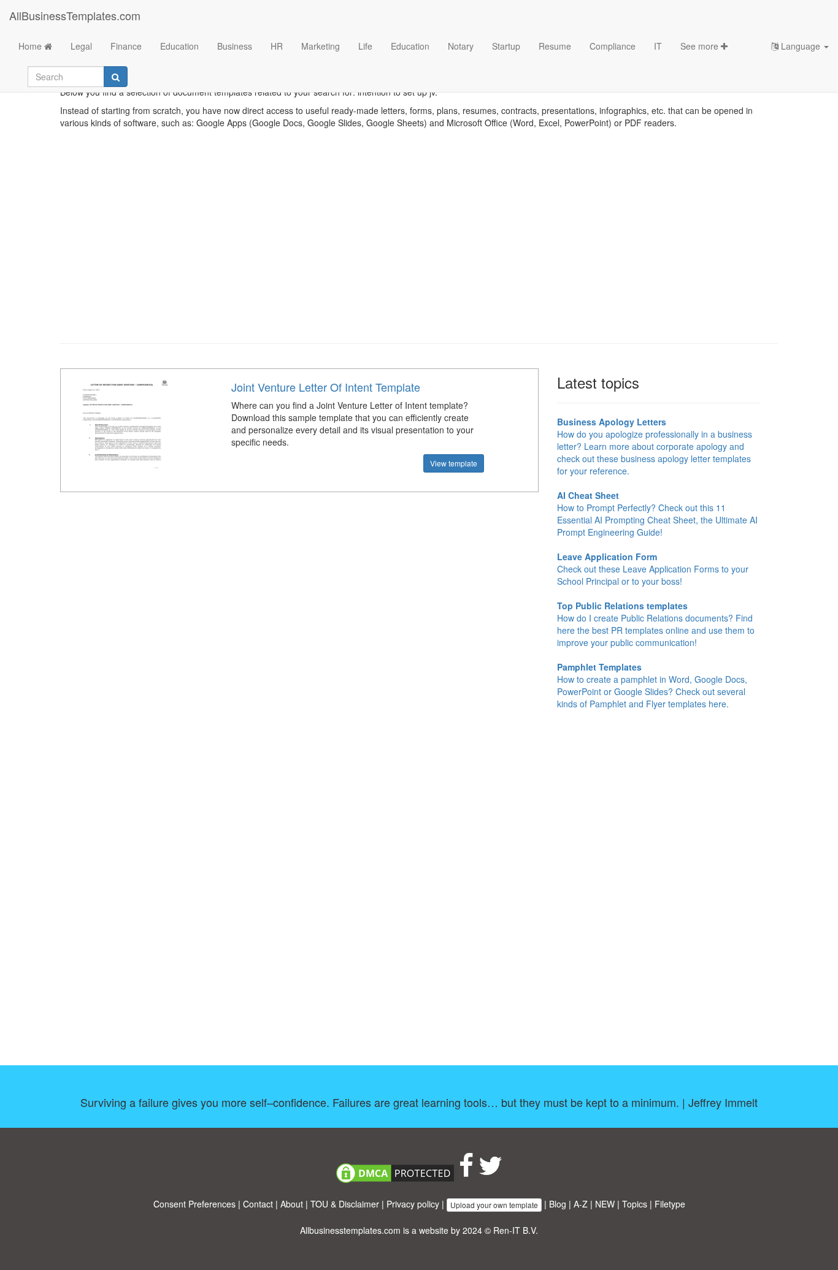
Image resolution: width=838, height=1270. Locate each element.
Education (179, 46)
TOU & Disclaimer (344, 1204)
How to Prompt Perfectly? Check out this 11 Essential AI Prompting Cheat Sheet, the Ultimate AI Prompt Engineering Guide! (657, 513)
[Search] (116, 76)
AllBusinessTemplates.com (74, 15)
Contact (258, 1204)
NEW (605, 1204)
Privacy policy (412, 1204)
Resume (555, 46)
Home (31, 46)
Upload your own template (494, 1205)
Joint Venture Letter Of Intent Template (325, 387)
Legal (81, 46)
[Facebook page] (466, 1171)
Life (365, 46)
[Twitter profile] (490, 1171)
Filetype (670, 1204)
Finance (126, 46)
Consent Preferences (194, 1204)
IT (658, 46)
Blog (557, 1204)
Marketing (320, 46)
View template (453, 463)
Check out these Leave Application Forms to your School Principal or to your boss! (652, 568)
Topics (634, 1204)
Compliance (613, 46)
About (291, 1204)
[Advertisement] (419, 245)
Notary (461, 46)
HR (277, 46)
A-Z (581, 1204)
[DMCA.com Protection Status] (395, 1171)
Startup (506, 46)
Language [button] (800, 46)
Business (234, 46)
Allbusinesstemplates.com (350, 1230)
